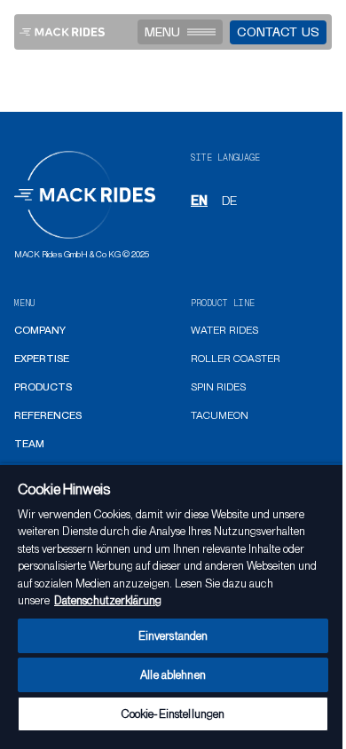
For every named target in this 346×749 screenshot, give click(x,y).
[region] (173, 606)
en (199, 200)
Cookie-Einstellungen (173, 714)
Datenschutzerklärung (107, 600)
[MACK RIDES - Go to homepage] (62, 32)
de (229, 200)
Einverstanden (173, 636)
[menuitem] (40, 331)
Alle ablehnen (173, 675)
